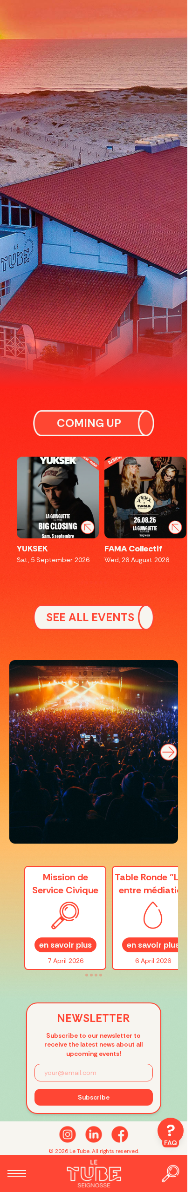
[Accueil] (93, 1173)
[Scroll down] (94, 1134)
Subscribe (94, 1097)
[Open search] (170, 1173)
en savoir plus (65, 944)
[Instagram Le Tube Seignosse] (67, 1134)
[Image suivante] (168, 752)
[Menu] (16, 1173)
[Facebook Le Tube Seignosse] (119, 1134)
